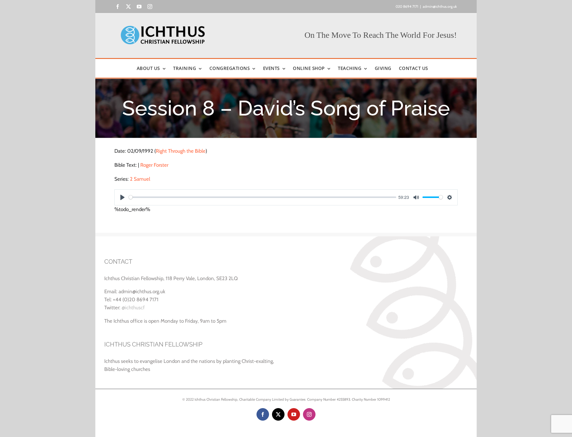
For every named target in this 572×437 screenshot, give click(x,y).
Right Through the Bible (181, 151)
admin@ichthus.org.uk (440, 6)
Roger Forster (154, 165)
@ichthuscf (133, 307)
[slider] (262, 197)
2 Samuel (140, 179)
